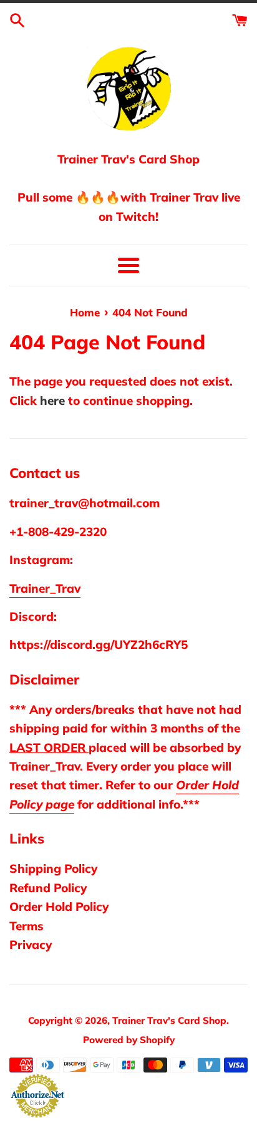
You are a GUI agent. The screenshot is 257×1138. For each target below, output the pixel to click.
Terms (26, 925)
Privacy (30, 944)
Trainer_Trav (44, 588)
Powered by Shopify (129, 1040)
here (52, 400)
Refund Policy (48, 887)
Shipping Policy (53, 868)
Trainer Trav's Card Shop (169, 1020)
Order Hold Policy (59, 906)
